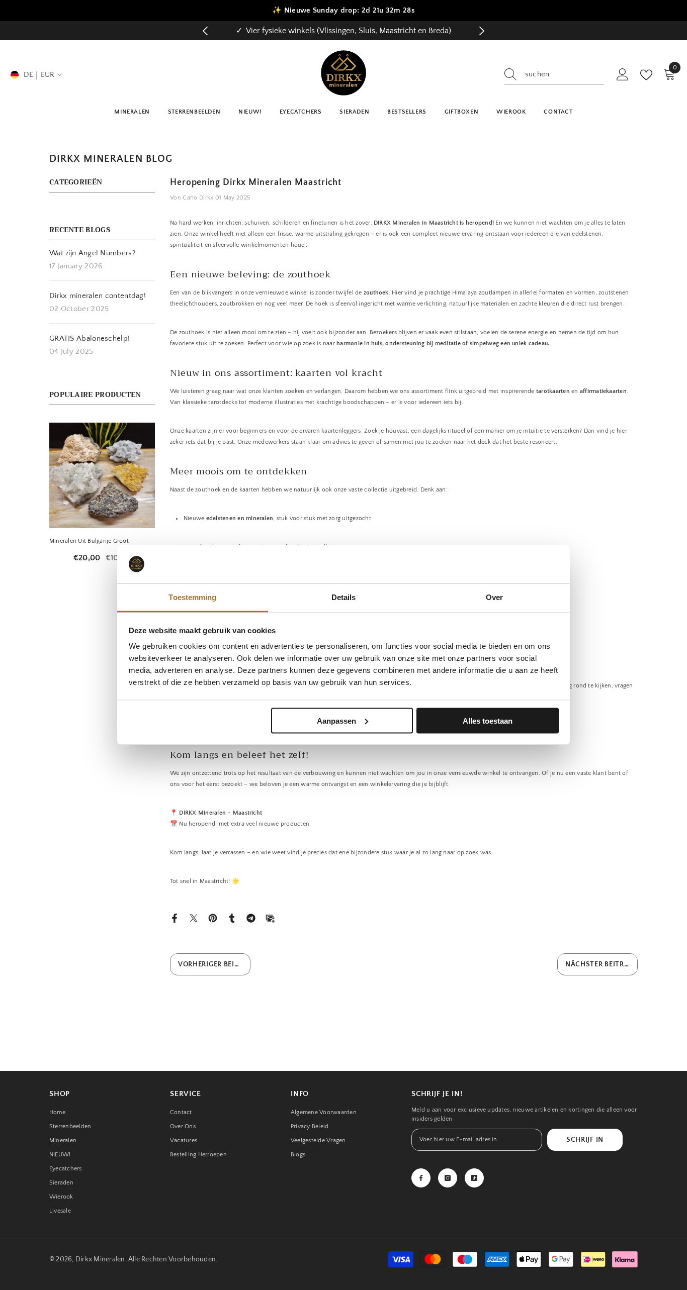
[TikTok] (474, 1177)
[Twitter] (193, 917)
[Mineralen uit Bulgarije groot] (102, 475)
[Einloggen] (623, 75)
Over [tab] (494, 597)
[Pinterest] (212, 917)
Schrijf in (585, 1140)
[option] (344, 30)
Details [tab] (343, 597)
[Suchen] (554, 74)
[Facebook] (174, 917)
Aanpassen (336, 720)
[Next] (482, 31)
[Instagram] (447, 1177)
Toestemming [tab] (192, 597)
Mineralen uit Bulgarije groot (89, 541)
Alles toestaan (487, 720)
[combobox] (564, 74)
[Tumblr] (231, 917)
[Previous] (205, 31)
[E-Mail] (270, 917)
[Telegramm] (250, 917)
